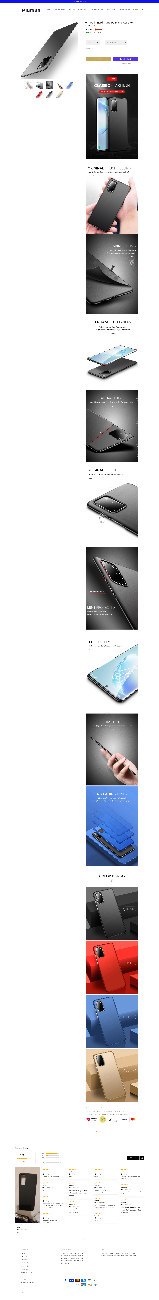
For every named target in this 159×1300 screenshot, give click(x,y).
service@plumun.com (28, 1283)
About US (24, 1256)
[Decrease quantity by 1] (87, 51)
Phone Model (110, 38)
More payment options (126, 63)
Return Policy (25, 1269)
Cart (135, 10)
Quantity (89, 48)
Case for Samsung (97, 10)
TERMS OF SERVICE (27, 1273)
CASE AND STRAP (111, 10)
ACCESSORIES (123, 10)
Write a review (133, 1158)
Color (88, 38)
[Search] (142, 10)
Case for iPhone (83, 10)
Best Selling (71, 10)
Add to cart (98, 59)
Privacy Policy (25, 1266)
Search (23, 1253)
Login (128, 10)
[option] (49, 50)
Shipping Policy (26, 1263)
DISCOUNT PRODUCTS (59, 10)
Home (48, 10)
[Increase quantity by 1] (97, 51)
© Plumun (23, 1293)
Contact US (24, 1260)
